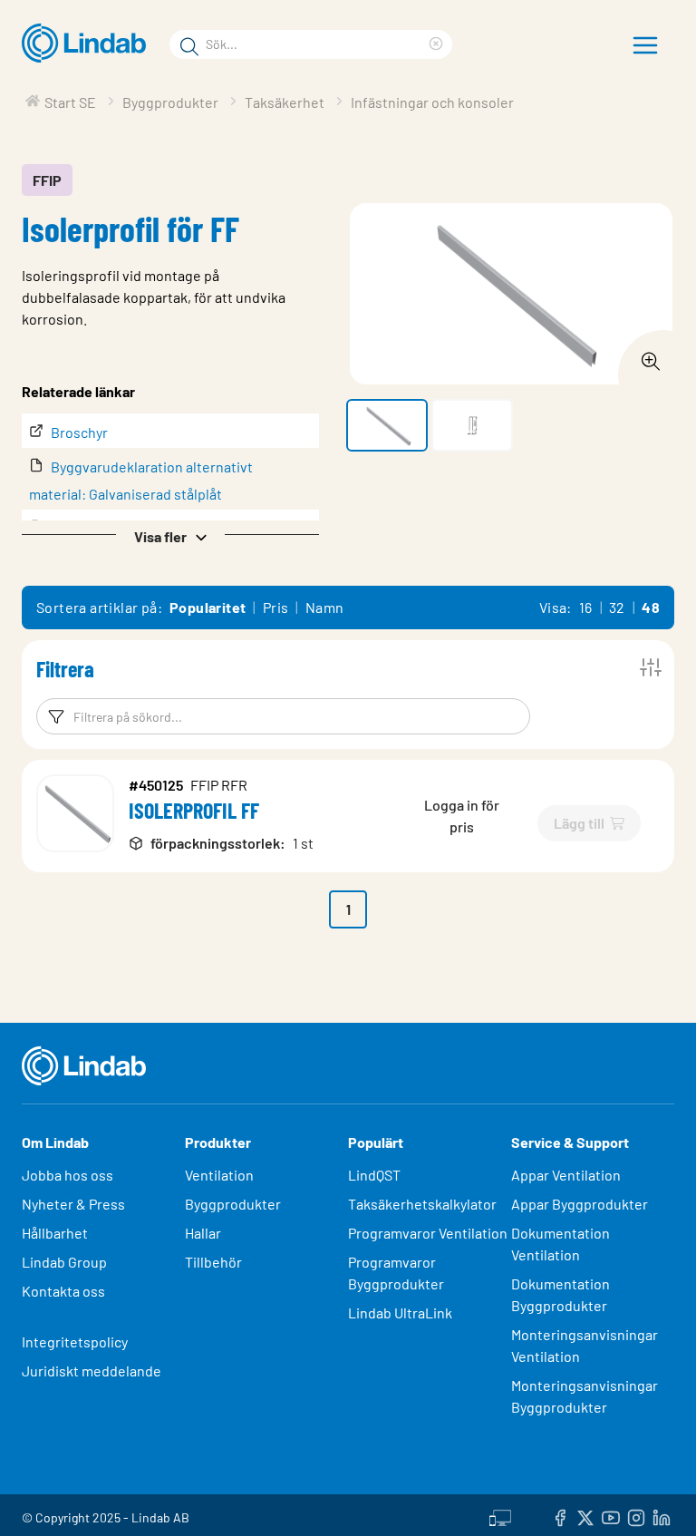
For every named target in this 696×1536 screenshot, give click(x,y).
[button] (170, 534)
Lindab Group (64, 1261)
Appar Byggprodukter (579, 1203)
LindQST (374, 1174)
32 (617, 607)
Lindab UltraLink (400, 1312)
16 (586, 607)
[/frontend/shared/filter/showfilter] (651, 667)
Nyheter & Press (73, 1203)
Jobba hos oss (67, 1174)
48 (651, 607)
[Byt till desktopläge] (500, 1515)
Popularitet (207, 607)
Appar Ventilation (566, 1174)
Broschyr (79, 432)
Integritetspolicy (75, 1341)
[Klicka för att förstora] (645, 356)
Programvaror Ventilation (428, 1232)
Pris (276, 607)
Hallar (203, 1232)
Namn (324, 607)
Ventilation (219, 1174)
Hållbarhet (55, 1232)
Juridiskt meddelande (91, 1370)
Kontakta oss (63, 1290)
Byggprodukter (233, 1203)
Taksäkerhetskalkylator (422, 1203)
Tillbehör (213, 1261)
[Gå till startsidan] (88, 43)
